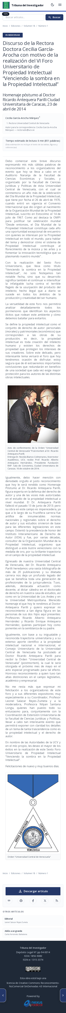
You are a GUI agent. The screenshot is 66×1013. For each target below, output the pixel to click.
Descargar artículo (33, 891)
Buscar (54, 17)
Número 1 (43, 25)
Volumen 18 (29, 25)
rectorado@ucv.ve (26, 130)
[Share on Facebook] (33, 900)
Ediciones (15, 25)
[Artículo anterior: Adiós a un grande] (3, 995)
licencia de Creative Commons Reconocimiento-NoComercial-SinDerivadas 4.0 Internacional (33, 984)
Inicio (5, 25)
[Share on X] (45, 900)
